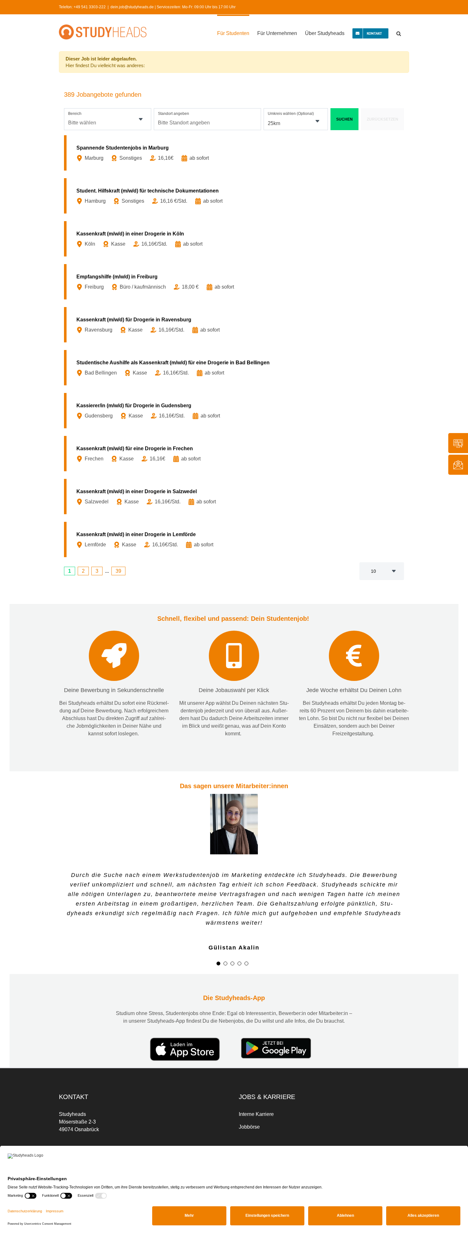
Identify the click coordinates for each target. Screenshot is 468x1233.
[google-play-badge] (276, 1040)
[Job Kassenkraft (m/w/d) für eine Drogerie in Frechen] (235, 453)
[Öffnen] (141, 119)
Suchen (344, 119)
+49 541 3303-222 (90, 7)
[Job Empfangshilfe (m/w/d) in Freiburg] (235, 281)
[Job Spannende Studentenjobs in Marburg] (235, 153)
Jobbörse (249, 1127)
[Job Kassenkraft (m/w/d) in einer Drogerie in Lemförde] (235, 539)
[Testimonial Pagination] (218, 963)
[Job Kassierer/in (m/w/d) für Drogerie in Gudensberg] (235, 410)
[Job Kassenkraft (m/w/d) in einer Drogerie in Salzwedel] (235, 496)
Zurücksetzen (382, 119)
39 (118, 571)
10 (373, 571)
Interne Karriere (256, 1114)
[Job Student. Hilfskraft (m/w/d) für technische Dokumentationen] (235, 196)
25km (274, 123)
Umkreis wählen (291, 113)
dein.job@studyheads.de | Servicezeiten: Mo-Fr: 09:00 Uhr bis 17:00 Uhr (173, 7)
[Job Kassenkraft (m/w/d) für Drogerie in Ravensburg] (235, 324)
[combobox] (107, 119)
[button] (398, 33)
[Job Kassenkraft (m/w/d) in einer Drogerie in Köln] (235, 238)
